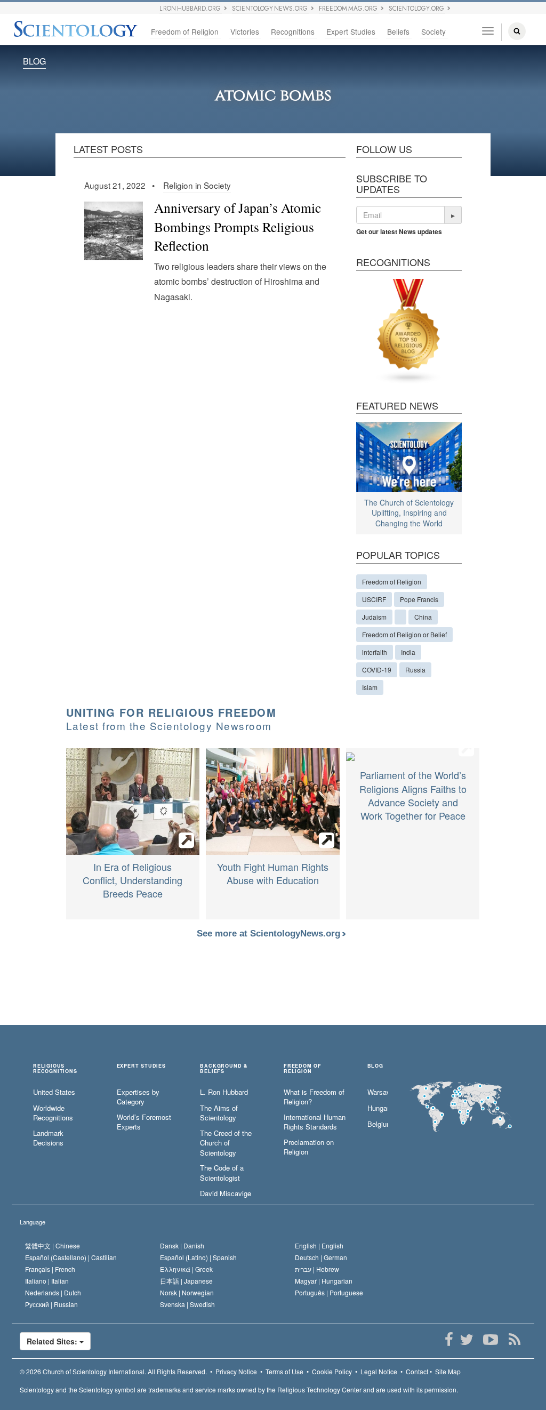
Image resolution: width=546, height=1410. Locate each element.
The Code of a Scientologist (222, 1173)
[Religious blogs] (409, 330)
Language (32, 1221)
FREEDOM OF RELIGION (303, 1068)
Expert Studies (350, 31)
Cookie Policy (332, 1371)
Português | (329, 1292)
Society (433, 31)
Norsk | (187, 1292)
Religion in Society (197, 185)
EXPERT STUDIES (141, 1066)
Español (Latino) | (198, 1257)
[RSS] (514, 1339)
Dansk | (182, 1245)
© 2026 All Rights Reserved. (113, 1371)
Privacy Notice (236, 1371)
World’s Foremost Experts (144, 1122)
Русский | (51, 1304)
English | (319, 1245)
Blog (34, 61)
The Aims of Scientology (219, 1113)
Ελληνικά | (186, 1268)
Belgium (377, 1124)
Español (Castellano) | (71, 1257)
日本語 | (186, 1280)
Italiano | (47, 1280)
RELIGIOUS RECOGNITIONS (55, 1068)
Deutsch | (321, 1257)
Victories (244, 31)
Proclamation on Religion (309, 1147)
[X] (466, 1339)
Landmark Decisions (48, 1138)
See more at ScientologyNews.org (270, 933)
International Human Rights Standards (315, 1122)
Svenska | (187, 1304)
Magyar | (323, 1280)
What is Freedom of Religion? (314, 1097)
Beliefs (398, 31)
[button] (453, 215)
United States (54, 1092)
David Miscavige (225, 1193)
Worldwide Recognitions (53, 1113)
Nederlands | (53, 1292)
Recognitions (293, 31)
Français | (50, 1268)
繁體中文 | (52, 1245)
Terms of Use (284, 1371)
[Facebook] (448, 1339)
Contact (417, 1371)
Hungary (377, 1108)
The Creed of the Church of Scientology (226, 1143)
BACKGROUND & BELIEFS (224, 1068)
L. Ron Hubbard (224, 1092)
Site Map (448, 1371)
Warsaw (377, 1092)
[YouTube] (490, 1339)
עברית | (317, 1268)
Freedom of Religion (185, 31)
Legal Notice (378, 1371)
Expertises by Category (138, 1097)
